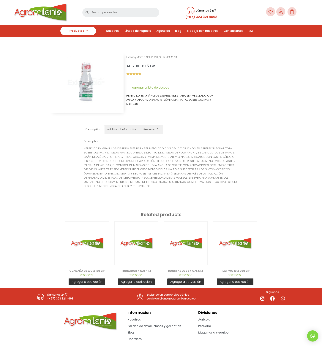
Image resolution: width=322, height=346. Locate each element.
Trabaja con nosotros (202, 31)
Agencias (163, 31)
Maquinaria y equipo (213, 332)
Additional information (122, 129)
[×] (312, 336)
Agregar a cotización (87, 282)
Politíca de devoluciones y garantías (154, 326)
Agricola (204, 319)
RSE (251, 31)
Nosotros (112, 31)
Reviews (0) (151, 129)
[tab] (93, 129)
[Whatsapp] (283, 298)
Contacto (134, 339)
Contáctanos (233, 31)
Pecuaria (204, 326)
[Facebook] (272, 298)
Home (130, 57)
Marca (141, 57)
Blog (178, 31)
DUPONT (152, 57)
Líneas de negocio (138, 31)
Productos (76, 31)
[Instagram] (262, 298)
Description (93, 129)
